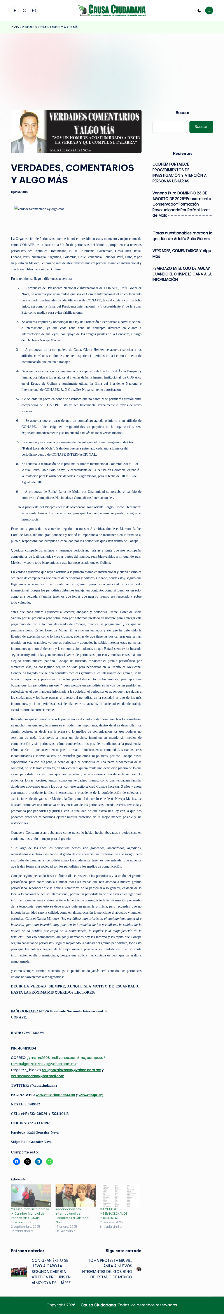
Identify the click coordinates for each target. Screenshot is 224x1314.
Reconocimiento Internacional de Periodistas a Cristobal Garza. (72, 1215)
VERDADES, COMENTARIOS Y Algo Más (181, 253)
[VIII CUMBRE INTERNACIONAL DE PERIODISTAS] (120, 1195)
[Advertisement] (112, 66)
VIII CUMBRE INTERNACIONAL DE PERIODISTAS (113, 1213)
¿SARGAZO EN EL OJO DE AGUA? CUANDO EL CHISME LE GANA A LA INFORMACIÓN (182, 274)
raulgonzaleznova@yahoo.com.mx (71, 1069)
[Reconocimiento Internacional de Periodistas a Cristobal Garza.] (76, 1195)
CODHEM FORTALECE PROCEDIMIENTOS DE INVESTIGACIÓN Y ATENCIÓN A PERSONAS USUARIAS (179, 173)
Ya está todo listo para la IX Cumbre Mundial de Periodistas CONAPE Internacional (30, 1215)
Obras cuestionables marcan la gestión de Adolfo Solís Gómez (182, 235)
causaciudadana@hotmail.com (37, 1076)
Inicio (15, 27)
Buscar (182, 112)
